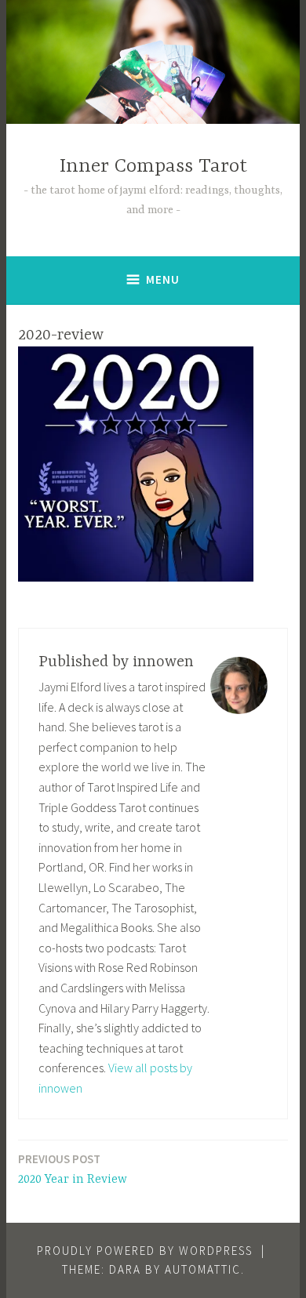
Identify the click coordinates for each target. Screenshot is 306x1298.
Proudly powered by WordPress (145, 1250)
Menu (163, 279)
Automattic (203, 1269)
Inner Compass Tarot (153, 166)
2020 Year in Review (72, 1169)
